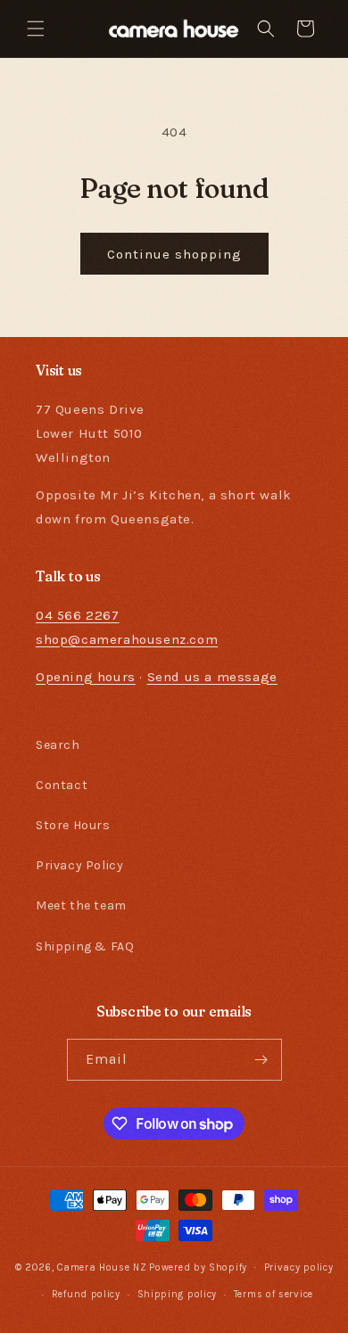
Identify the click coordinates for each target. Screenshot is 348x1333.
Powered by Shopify (198, 1266)
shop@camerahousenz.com (127, 639)
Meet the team (81, 905)
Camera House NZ (102, 1266)
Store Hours (73, 825)
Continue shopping (174, 254)
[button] (35, 28)
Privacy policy (299, 1267)
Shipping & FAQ (85, 946)
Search (58, 745)
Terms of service (273, 1294)
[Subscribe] (261, 1060)
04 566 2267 (78, 615)
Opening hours (86, 677)
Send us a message (212, 677)
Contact (61, 785)
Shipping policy (177, 1294)
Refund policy (86, 1294)
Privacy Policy (79, 865)
